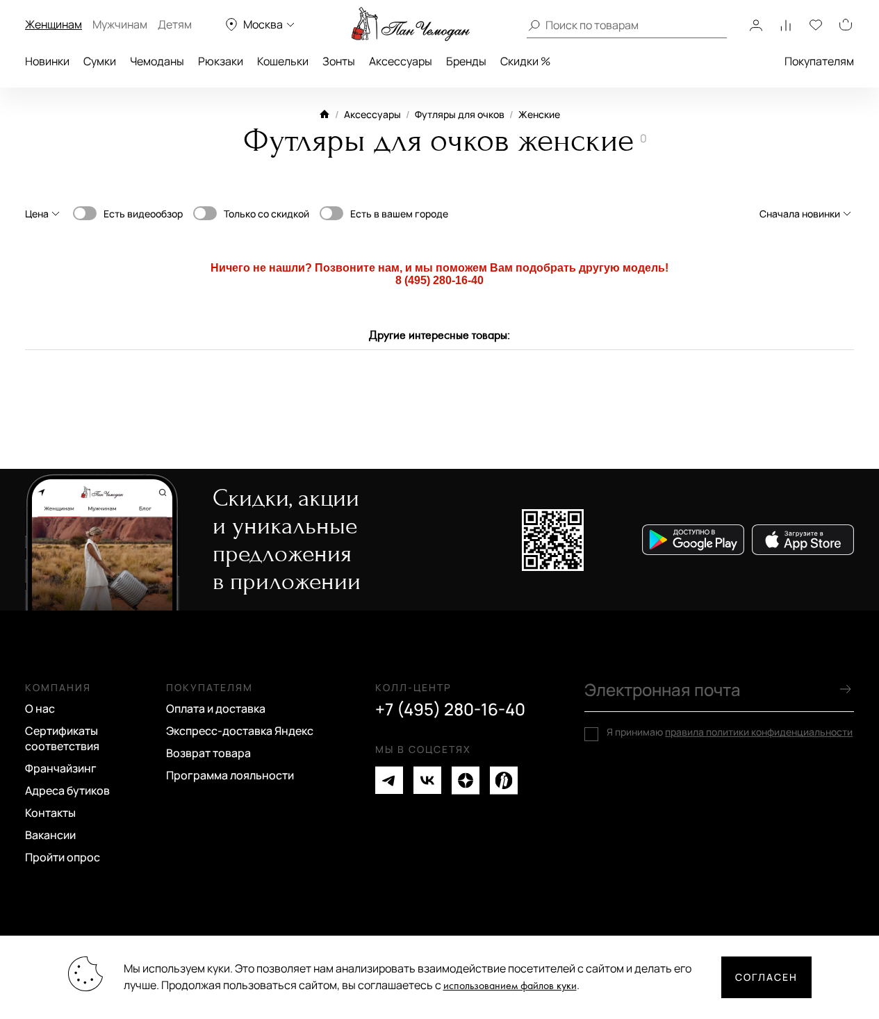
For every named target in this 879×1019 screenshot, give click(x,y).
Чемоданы (157, 61)
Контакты (50, 812)
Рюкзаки (220, 61)
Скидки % (525, 61)
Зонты (338, 61)
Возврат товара (208, 753)
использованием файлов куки (510, 986)
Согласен (766, 977)
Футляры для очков (459, 114)
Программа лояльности (230, 775)
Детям (175, 24)
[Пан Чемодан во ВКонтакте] (427, 780)
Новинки (47, 61)
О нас (40, 708)
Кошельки (283, 61)
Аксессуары (400, 61)
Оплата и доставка (215, 708)
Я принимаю (730, 732)
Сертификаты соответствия (62, 738)
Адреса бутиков (67, 790)
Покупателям (819, 61)
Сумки (99, 61)
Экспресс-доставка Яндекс (239, 730)
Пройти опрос (62, 857)
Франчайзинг (61, 768)
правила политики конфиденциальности (759, 731)
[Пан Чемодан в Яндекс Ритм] (504, 780)
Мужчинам (119, 24)
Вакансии (50, 835)
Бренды (466, 61)
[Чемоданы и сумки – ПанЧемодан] (411, 24)
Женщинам (53, 24)
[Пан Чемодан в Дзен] (465, 780)
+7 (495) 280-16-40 (450, 709)
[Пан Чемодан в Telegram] (389, 780)
